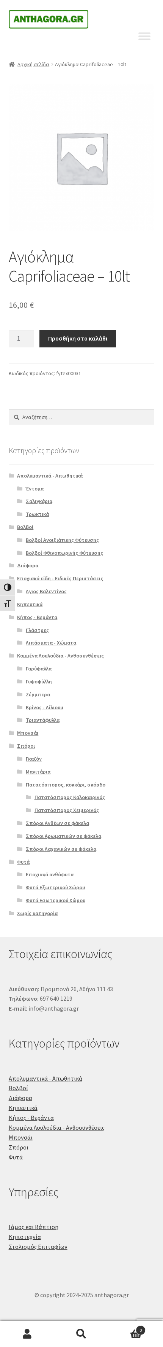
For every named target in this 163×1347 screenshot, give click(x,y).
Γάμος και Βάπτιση (33, 1227)
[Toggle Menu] (144, 36)
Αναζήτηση (81, 1334)
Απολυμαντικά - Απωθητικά (50, 475)
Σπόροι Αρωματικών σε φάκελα (63, 836)
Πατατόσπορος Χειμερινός (66, 810)
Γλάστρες (37, 630)
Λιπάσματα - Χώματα (51, 642)
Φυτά (23, 861)
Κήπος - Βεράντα (37, 617)
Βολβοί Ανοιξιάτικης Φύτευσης (62, 540)
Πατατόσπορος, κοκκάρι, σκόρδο (65, 784)
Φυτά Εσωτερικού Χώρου (55, 900)
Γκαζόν (34, 758)
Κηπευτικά (29, 604)
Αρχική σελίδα (33, 64)
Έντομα (35, 488)
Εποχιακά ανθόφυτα (50, 874)
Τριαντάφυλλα (43, 719)
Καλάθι (125, 1327)
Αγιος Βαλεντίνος (46, 591)
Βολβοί (25, 527)
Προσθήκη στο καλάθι (77, 338)
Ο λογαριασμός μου (27, 1334)
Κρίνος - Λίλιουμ (44, 707)
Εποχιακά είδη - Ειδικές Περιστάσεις (60, 578)
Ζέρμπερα (38, 694)
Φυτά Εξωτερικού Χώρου (55, 887)
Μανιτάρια (38, 771)
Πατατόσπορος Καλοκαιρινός (69, 797)
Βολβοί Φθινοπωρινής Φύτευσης (64, 552)
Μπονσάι (27, 732)
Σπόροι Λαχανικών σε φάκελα (61, 848)
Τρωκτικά (37, 514)
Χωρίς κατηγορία (37, 913)
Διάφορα (27, 565)
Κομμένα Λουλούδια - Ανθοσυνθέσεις (60, 655)
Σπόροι (26, 745)
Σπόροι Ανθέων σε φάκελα (57, 823)
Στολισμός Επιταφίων (38, 1246)
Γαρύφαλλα (39, 668)
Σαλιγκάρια (39, 501)
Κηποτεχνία (25, 1236)
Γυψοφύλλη (39, 681)
